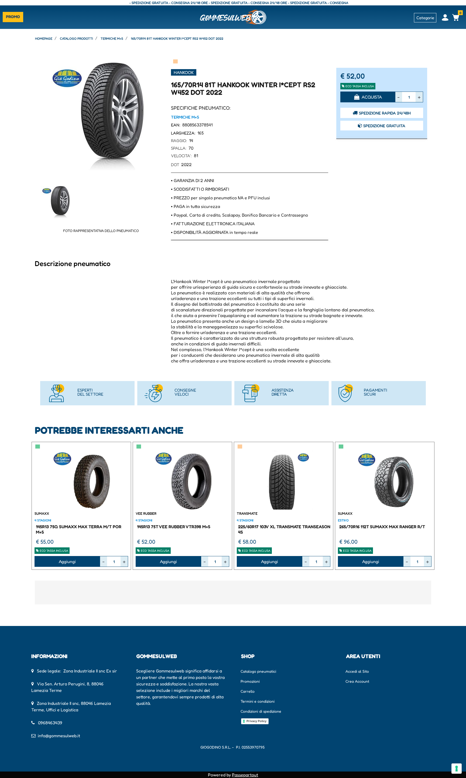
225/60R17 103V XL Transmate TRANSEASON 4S (284, 529)
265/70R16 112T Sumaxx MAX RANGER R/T (382, 526)
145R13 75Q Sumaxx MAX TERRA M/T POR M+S (78, 529)
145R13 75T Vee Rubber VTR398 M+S (173, 526)
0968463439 (50, 722)
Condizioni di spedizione (261, 711)
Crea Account (357, 681)
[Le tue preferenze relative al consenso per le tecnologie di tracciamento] (456, 768)
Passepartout (245, 774)
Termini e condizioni (258, 701)
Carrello (248, 691)
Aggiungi (67, 561)
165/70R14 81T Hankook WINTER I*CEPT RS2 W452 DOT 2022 (177, 38)
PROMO (13, 16)
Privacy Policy (256, 721)
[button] (101, 116)
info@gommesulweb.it (59, 735)
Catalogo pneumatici (258, 671)
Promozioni (250, 681)
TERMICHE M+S (112, 38)
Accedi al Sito (357, 671)
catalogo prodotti (76, 38)
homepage (43, 38)
